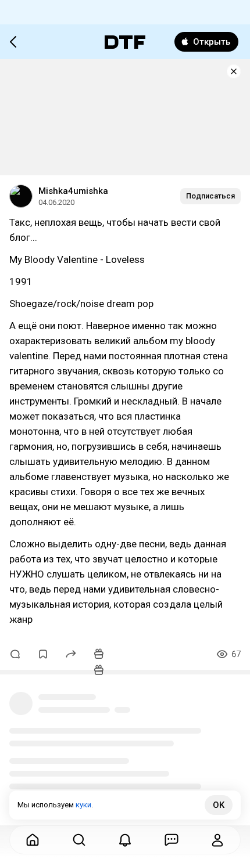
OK (218, 805)
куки (83, 804)
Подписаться (210, 196)
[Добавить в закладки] (43, 654)
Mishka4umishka (73, 191)
